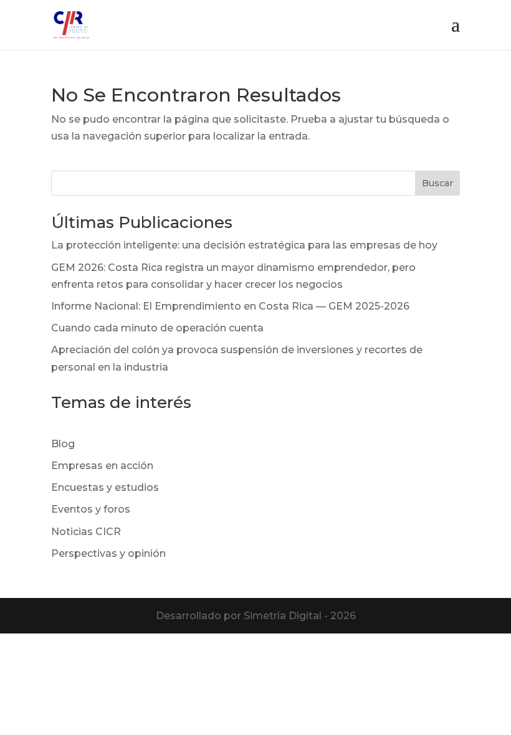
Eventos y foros (90, 509)
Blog (63, 444)
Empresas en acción (102, 466)
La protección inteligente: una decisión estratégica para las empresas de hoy (244, 245)
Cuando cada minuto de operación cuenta (157, 328)
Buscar (437, 183)
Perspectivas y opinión (108, 553)
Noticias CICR (86, 532)
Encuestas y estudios (105, 487)
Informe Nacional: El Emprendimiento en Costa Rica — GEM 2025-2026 (230, 306)
